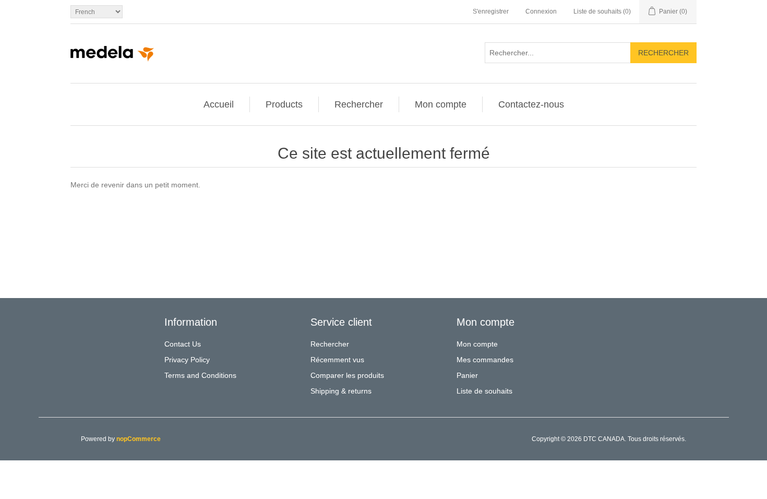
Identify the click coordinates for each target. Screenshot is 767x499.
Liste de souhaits (484, 391)
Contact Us (182, 344)
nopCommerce (138, 439)
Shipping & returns (340, 391)
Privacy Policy (187, 359)
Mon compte (440, 104)
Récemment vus (337, 359)
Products (284, 104)
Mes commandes (485, 359)
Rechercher (663, 53)
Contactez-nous (531, 104)
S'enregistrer (491, 11)
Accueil (218, 104)
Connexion (541, 11)
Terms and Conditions (200, 375)
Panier (467, 375)
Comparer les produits (347, 375)
